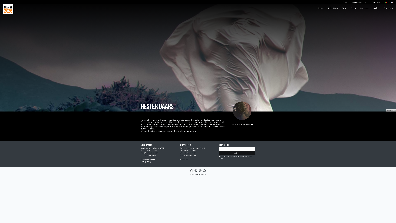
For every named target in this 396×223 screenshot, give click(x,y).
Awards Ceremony (359, 2)
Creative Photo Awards (188, 153)
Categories (364, 8)
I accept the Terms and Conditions (232, 156)
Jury (344, 8)
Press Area (184, 159)
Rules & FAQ (333, 8)
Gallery (376, 8)
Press (345, 2)
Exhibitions (376, 2)
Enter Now (388, 8)
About (320, 8)
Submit (237, 153)
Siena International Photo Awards (192, 148)
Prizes (353, 8)
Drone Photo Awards (188, 150)
